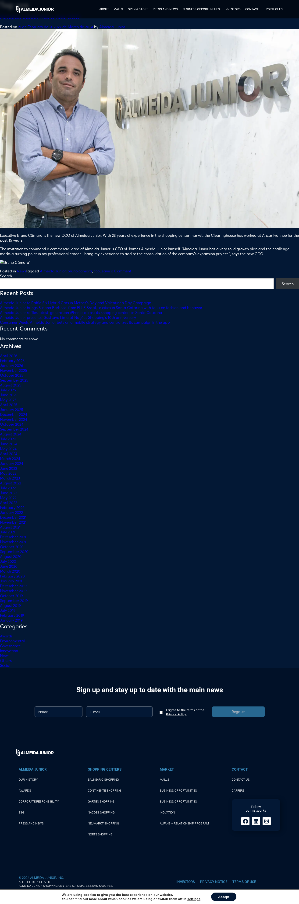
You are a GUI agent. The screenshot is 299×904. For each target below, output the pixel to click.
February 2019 (12, 615)
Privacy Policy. (176, 714)
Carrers (238, 790)
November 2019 (13, 590)
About (104, 9)
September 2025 (14, 380)
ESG (21, 812)
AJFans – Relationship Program (184, 823)
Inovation (167, 812)
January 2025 (11, 409)
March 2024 (10, 458)
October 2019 (11, 595)
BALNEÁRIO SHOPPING (103, 779)
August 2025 (10, 384)
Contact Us (241, 779)
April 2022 (8, 502)
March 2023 (10, 478)
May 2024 (8, 448)
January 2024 (11, 463)
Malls (118, 9)
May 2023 (8, 473)
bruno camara (80, 270)
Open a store (138, 9)
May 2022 (8, 497)
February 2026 (12, 360)
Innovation (9, 650)
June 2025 (8, 394)
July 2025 (8, 389)
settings (193, 899)
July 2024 (8, 438)
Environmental (12, 640)
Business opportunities (201, 9)
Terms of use (244, 882)
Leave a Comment (115, 270)
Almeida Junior (112, 26)
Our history (28, 779)
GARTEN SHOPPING (101, 801)
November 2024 (13, 419)
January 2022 (11, 512)
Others (6, 660)
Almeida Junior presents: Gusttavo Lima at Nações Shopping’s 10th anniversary (68, 317)
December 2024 (13, 414)
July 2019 (7, 610)
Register (238, 711)
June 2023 (8, 468)
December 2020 (13, 536)
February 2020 (12, 576)
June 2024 (8, 443)
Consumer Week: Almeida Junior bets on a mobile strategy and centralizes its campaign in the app (85, 322)
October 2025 (11, 375)
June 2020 (9, 566)
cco (97, 270)
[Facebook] (245, 821)
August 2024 (10, 433)
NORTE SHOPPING (100, 834)
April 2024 (8, 453)
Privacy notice (213, 882)
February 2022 (12, 507)
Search (6, 275)
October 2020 (12, 546)
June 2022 (8, 492)
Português (274, 9)
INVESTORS (185, 882)
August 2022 (10, 482)
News (21, 270)
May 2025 (8, 399)
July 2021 (7, 531)
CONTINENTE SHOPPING (104, 790)
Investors (232, 9)
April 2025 (8, 404)
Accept (223, 897)
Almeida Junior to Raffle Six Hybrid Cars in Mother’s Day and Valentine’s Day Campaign (75, 302)
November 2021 (13, 522)
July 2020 (8, 561)
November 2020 (13, 541)
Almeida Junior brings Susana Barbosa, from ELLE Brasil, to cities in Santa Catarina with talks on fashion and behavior (101, 307)
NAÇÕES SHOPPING (101, 812)
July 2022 (8, 487)
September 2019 (14, 600)
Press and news (165, 9)
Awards (6, 635)
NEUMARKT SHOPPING (103, 823)
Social (5, 665)
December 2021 (13, 517)
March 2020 (10, 571)
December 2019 (13, 585)
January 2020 (11, 580)
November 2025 (13, 370)
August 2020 (10, 556)
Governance (10, 645)
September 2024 (14, 429)
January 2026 (11, 365)
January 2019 (11, 620)
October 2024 (11, 424)
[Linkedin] (256, 821)
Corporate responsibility (39, 801)
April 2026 (8, 355)
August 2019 (10, 605)
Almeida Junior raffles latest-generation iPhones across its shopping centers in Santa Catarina (81, 312)
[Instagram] (267, 821)
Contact (252, 9)
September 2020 (14, 551)
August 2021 (10, 527)
